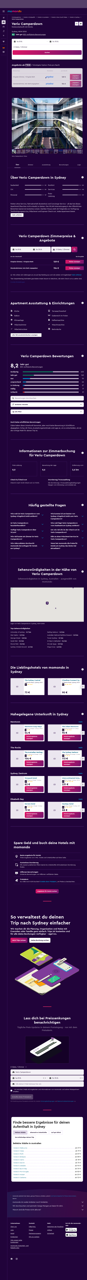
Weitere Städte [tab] (20, 1132)
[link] (34, 737)
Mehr (81, 722)
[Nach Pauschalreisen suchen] (3, 31)
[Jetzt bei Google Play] (71, 1230)
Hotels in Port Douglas (21, 1171)
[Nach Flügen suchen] (3, 18)
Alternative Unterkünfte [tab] (38, 1132)
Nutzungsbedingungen (48, 1101)
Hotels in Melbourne (20, 1148)
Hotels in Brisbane (19, 1157)
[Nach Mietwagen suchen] (3, 27)
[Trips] (3, 41)
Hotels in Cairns (18, 1160)
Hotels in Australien (43, 17)
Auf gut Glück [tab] (56, 1132)
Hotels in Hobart (19, 1174)
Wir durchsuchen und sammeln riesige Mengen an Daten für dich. (38, 1206)
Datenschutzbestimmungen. (66, 1101)
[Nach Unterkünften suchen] (3, 22)
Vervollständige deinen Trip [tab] (24, 1137)
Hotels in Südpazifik (29, 17)
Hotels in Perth (18, 1154)
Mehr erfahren (76, 275)
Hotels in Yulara (18, 1151)
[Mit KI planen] (3, 35)
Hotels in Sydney (75, 17)
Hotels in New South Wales (59, 17)
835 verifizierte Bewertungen (34, 34)
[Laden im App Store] (71, 1235)
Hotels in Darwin (19, 1163)
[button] (3, 11)
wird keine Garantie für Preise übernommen (63, 1196)
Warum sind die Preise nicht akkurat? (27, 1210)
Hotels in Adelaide (19, 1166)
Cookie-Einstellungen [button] (18, 282)
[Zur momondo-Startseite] (14, 11)
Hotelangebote (16, 17)
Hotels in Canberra (19, 1177)
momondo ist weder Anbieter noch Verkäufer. (30, 1202)
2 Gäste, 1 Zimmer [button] (20, 47)
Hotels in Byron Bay (20, 1168)
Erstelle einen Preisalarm (48, 881)
